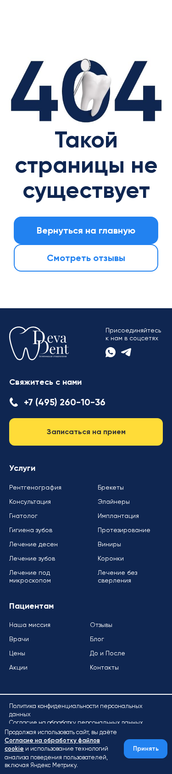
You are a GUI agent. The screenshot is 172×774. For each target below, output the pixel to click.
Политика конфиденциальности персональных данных (76, 710)
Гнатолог (23, 515)
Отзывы (101, 624)
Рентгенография (35, 487)
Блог (97, 639)
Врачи (19, 639)
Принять (146, 749)
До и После (107, 653)
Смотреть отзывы (86, 257)
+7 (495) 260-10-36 (64, 402)
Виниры (109, 544)
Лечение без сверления (117, 576)
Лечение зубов (32, 558)
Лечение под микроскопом (30, 576)
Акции (18, 667)
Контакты (104, 667)
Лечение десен (33, 544)
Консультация (30, 501)
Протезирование (124, 530)
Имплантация (118, 515)
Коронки (111, 558)
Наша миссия (29, 624)
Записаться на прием (86, 431)
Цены (17, 653)
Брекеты (111, 487)
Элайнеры (114, 501)
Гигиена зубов (30, 530)
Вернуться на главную (86, 230)
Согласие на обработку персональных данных (76, 722)
